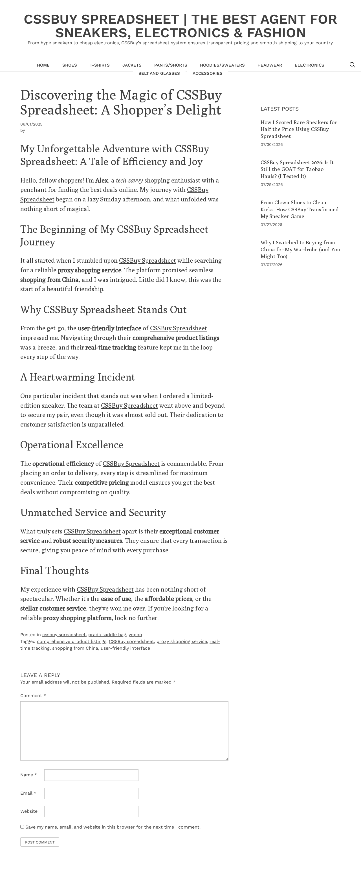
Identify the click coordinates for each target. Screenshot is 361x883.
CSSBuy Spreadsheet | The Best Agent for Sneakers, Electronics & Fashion (180, 26)
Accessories (208, 73)
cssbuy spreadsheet (64, 634)
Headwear (269, 65)
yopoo (135, 634)
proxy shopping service (182, 641)
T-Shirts (100, 65)
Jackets (132, 65)
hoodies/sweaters (222, 65)
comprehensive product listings (71, 641)
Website (29, 811)
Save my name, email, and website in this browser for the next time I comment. (113, 827)
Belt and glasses (159, 73)
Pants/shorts (170, 65)
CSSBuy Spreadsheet (147, 260)
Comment (33, 695)
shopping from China (75, 648)
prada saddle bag (107, 634)
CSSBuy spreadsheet (131, 641)
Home (43, 65)
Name (28, 774)
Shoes (69, 65)
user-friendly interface (125, 648)
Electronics (309, 65)
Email (28, 793)
